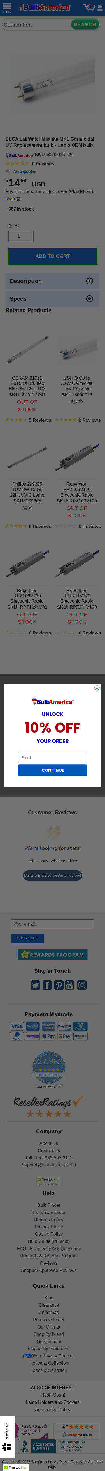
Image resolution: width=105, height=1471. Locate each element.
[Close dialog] (97, 688)
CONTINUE (52, 770)
